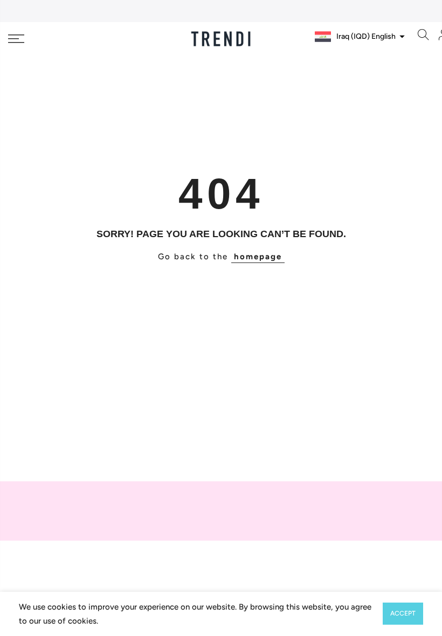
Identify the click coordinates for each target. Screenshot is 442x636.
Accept (403, 613)
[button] (358, 36)
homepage (258, 256)
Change (381, 58)
